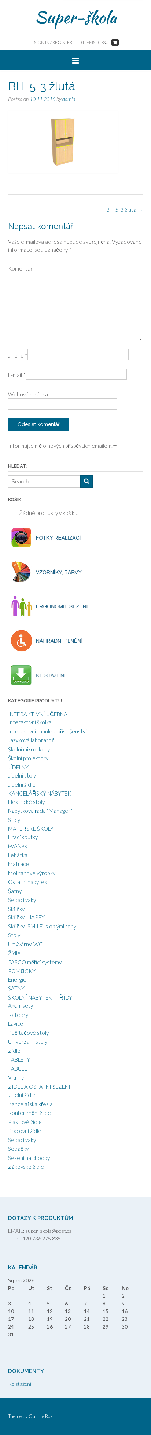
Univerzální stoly (27, 1041)
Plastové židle (25, 1122)
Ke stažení (19, 1384)
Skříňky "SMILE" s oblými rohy (42, 926)
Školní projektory (28, 758)
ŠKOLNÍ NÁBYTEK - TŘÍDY (40, 997)
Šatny (15, 891)
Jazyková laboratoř (31, 740)
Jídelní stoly (22, 775)
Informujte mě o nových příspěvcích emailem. (60, 445)
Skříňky (16, 909)
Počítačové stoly (28, 1032)
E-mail (17, 375)
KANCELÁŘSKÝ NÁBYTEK (39, 793)
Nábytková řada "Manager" (40, 810)
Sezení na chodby (29, 1158)
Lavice (15, 1023)
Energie (17, 979)
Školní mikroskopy (29, 749)
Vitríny (16, 1077)
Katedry (18, 1014)
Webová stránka (28, 394)
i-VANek (17, 845)
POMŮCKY (22, 971)
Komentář (20, 268)
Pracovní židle (24, 1130)
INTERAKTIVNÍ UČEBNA (37, 714)
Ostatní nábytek (27, 881)
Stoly (14, 819)
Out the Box (40, 1416)
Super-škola (76, 17)
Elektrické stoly (26, 801)
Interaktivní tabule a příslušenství (47, 731)
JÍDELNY (18, 767)
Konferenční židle (29, 1112)
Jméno (17, 355)
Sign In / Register (53, 42)
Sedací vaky (22, 899)
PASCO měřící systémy (35, 962)
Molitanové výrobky (31, 873)
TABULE (17, 1068)
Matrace (18, 863)
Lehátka (17, 855)
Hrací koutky (23, 837)
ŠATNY (16, 988)
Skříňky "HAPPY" (27, 917)
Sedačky (18, 1148)
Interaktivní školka (30, 722)
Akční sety (20, 1005)
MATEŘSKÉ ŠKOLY (31, 828)
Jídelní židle (22, 784)
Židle (14, 953)
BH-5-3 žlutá (124, 209)
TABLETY (19, 1059)
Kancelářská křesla (30, 1104)
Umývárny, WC (25, 944)
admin (68, 99)
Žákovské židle (26, 1166)
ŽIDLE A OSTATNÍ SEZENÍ (39, 1086)
